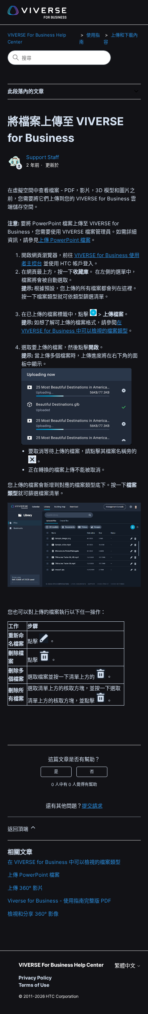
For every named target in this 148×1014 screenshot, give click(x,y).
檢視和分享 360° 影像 (33, 913)
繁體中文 (126, 965)
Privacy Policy (35, 978)
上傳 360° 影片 (25, 888)
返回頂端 (19, 829)
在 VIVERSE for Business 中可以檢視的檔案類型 (64, 862)
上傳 (44, 240)
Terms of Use (34, 985)
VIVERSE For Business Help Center (61, 965)
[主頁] (37, 12)
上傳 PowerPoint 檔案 (34, 875)
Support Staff (42, 157)
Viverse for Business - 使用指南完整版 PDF (59, 900)
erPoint (70, 240)
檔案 (85, 240)
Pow (55, 240)
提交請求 (92, 806)
